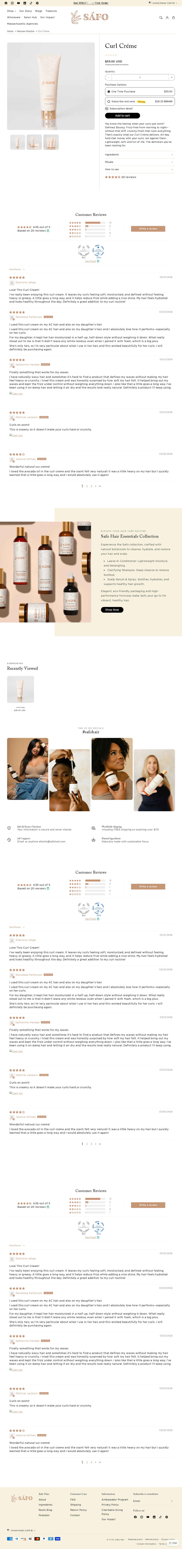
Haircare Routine (26, 31)
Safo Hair (119, 1539)
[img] (17, 277)
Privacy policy (168, 1539)
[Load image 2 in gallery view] (34, 142)
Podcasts (44, 1515)
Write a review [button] (148, 228)
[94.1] (83, 250)
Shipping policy (135, 1539)
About (42, 1499)
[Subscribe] (172, 1501)
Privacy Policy (110, 1504)
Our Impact (108, 1519)
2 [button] (87, 486)
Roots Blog (45, 1510)
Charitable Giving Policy (112, 1512)
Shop (10, 11)
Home (10, 31)
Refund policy (152, 1539)
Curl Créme (43, 31)
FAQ (73, 1499)
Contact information (146, 1544)
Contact (75, 1515)
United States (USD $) (164, 3)
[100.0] (98, 250)
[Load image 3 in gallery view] (51, 142)
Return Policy (78, 1510)
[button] (161, 17)
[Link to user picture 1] (16, 398)
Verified (90, 261)
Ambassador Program (115, 1499)
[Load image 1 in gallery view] (17, 142)
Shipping (108, 64)
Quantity (110, 71)
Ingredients (46, 1504)
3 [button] (91, 486)
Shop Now (112, 609)
